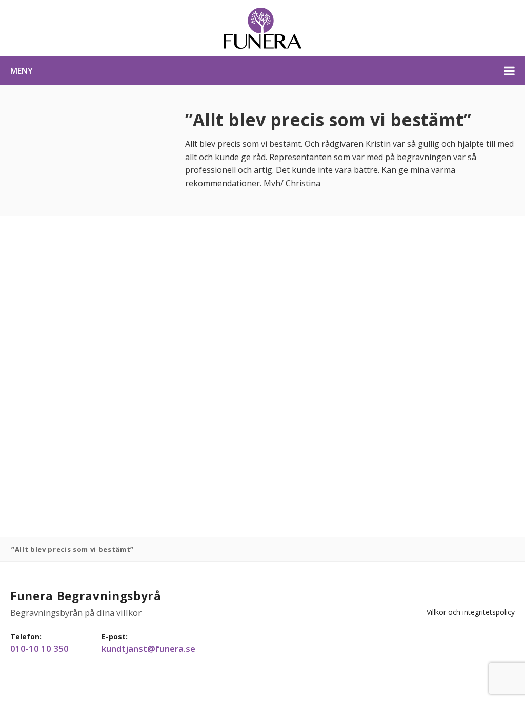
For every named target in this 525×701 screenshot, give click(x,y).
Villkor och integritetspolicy (471, 612)
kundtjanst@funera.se (148, 648)
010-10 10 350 (39, 648)
